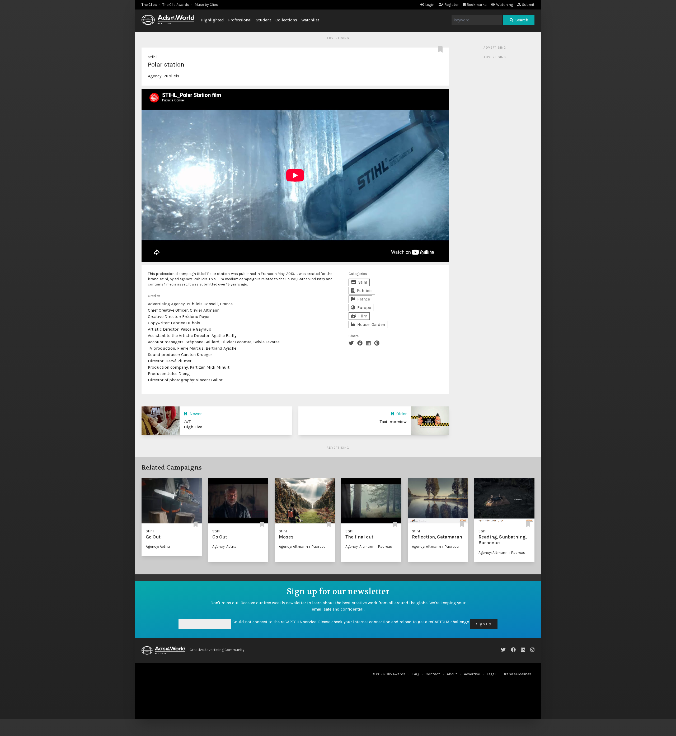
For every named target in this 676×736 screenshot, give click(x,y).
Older (401, 413)
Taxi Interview (393, 421)
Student (263, 19)
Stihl (152, 56)
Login (429, 4)
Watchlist (310, 19)
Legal (491, 674)
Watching (504, 4)
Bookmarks (477, 4)
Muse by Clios (206, 4)
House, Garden (371, 324)
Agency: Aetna (158, 546)
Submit (528, 4)
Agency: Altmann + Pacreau (302, 546)
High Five (193, 426)
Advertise (472, 674)
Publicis (171, 75)
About (452, 674)
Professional (240, 19)
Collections (286, 19)
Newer (196, 413)
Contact (433, 674)
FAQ (415, 674)
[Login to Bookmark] (441, 49)
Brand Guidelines (517, 674)
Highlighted (212, 19)
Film (362, 315)
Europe (364, 307)
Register (451, 4)
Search (521, 19)
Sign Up (483, 623)
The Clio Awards (175, 4)
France (363, 299)
